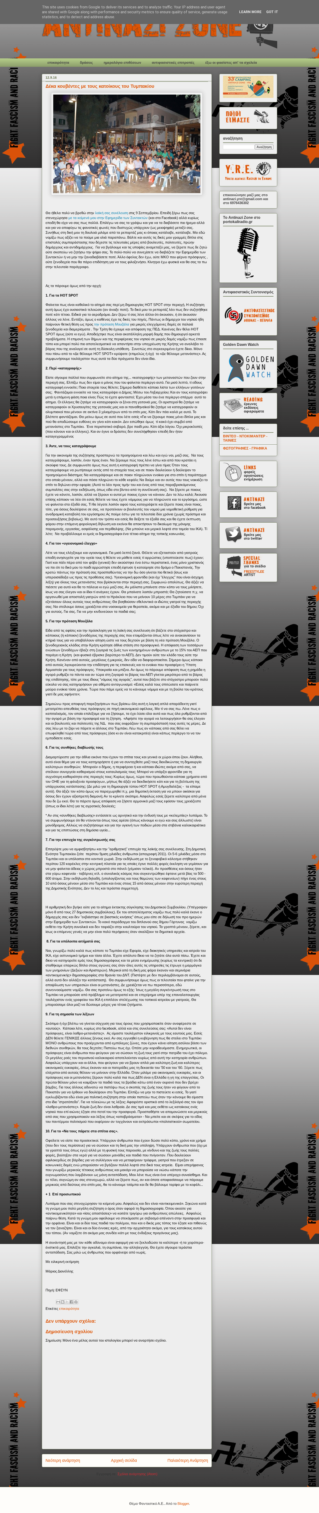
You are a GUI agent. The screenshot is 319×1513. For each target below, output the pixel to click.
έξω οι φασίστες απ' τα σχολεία (231, 62)
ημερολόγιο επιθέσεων (122, 62)
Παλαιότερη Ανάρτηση (187, 1460)
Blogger (183, 1504)
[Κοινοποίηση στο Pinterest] (76, 1302)
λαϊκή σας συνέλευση (112, 213)
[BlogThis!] (62, 1302)
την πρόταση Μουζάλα (111, 324)
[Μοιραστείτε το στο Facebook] (71, 1302)
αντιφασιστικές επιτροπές (173, 62)
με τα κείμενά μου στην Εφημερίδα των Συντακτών (108, 218)
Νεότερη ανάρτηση (63, 1460)
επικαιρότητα (58, 62)
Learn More (250, 12)
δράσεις (86, 62)
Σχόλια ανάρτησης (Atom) (137, 1474)
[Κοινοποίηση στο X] (67, 1302)
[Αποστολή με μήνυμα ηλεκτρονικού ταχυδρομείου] (58, 1302)
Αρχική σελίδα (124, 1460)
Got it (272, 12)
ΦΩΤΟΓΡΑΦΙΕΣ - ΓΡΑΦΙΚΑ (245, 448)
